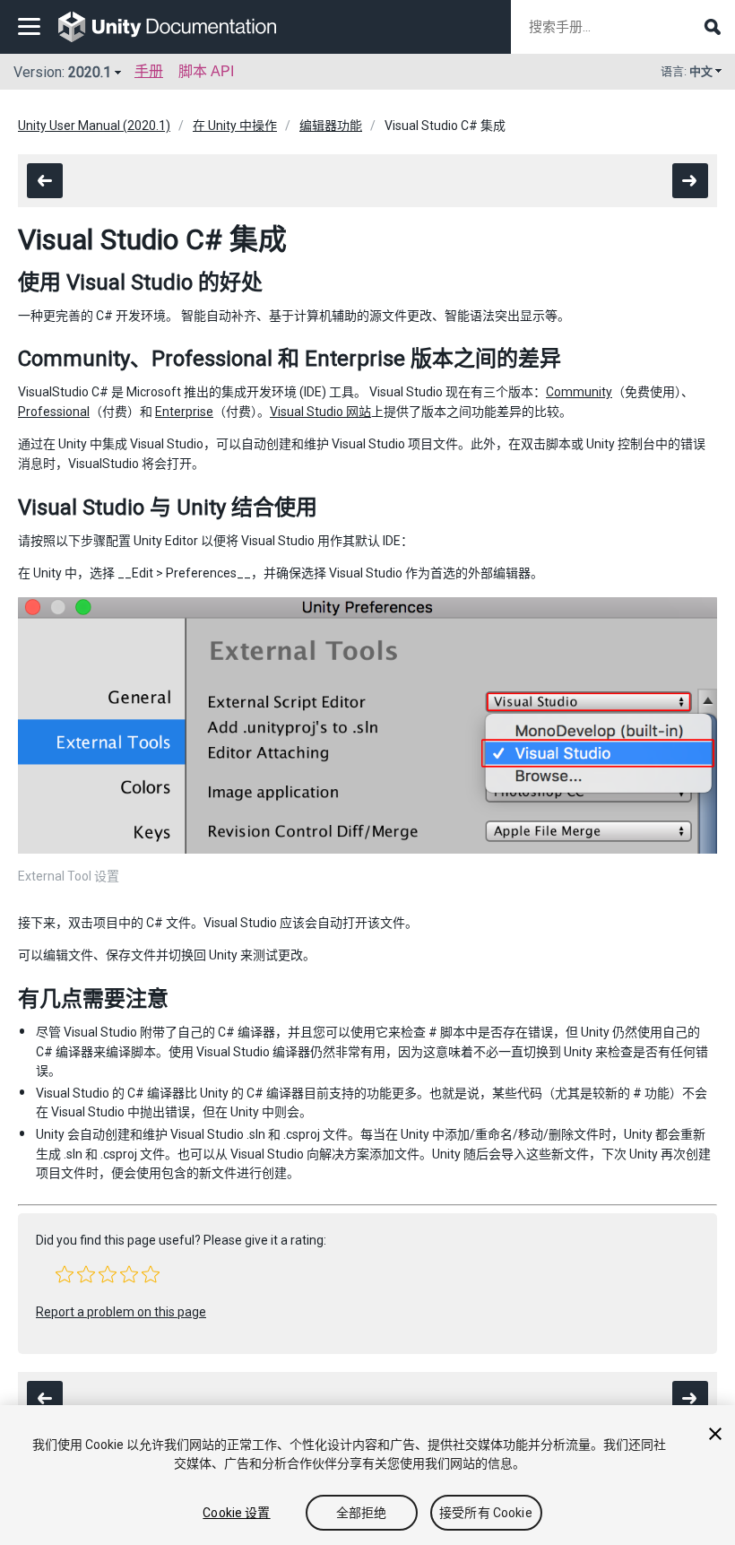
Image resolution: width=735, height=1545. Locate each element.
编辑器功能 (330, 125)
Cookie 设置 (236, 1513)
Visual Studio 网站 (320, 411)
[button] (64, 1274)
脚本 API (206, 71)
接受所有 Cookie (485, 1513)
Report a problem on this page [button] (121, 1312)
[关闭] (715, 1434)
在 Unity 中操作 (235, 125)
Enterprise (184, 411)
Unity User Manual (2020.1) (94, 125)
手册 (148, 71)
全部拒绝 (361, 1513)
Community (579, 392)
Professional (54, 411)
